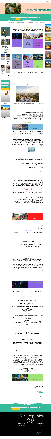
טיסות (22, 1)
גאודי (37, 1)
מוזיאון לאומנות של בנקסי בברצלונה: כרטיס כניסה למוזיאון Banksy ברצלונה (21, 421)
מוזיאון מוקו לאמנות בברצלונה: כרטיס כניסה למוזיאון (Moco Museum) (8, 76)
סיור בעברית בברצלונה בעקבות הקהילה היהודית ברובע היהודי (40, 421)
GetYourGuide (31, 48)
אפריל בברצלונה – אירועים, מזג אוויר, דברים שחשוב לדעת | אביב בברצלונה (21, 423)
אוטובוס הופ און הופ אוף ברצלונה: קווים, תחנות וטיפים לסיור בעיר (21, 418)
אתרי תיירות (30, 1)
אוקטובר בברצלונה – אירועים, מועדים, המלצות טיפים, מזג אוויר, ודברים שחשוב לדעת (21, 426)
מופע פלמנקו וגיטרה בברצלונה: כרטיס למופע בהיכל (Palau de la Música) (40, 429)
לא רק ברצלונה (10, 1)
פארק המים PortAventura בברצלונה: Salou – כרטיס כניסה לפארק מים (40, 426)
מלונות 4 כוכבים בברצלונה (31, 421)
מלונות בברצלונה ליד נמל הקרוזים (3, 61)
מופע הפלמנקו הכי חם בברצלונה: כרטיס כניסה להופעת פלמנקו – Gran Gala (40, 419)
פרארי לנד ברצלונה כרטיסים (39, 386)
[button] (9, 31)
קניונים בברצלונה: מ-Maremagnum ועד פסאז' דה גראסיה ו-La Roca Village (21, 429)
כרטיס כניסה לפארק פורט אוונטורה (38, 387)
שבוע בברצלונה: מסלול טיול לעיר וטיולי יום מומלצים (5, 118)
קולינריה (15, 1)
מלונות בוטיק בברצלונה (31, 415)
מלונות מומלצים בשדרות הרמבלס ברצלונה (8, 62)
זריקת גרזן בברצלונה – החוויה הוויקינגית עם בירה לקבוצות (5, 103)
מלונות (34, 1)
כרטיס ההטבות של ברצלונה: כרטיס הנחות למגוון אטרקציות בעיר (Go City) (40, 423)
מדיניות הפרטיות (3, 87)
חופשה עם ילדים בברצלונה (39, 385)
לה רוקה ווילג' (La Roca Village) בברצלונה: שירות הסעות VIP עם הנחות (3, 74)
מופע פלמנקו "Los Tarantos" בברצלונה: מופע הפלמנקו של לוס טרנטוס (21, 416)
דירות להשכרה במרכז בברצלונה (30, 418)
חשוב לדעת (26, 1)
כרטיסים (19, 1)
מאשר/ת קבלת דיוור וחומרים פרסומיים (5, 86)
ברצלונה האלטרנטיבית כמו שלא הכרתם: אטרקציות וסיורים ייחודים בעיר (40, 416)
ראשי (39, 1)
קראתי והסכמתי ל (5, 87)
